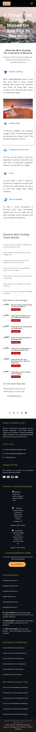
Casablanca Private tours (10, 586)
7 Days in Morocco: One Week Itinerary (14, 653)
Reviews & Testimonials (23, 725)
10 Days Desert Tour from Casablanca (14, 664)
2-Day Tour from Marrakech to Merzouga (15, 687)
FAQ (18, 727)
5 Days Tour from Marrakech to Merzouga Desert (21, 338)
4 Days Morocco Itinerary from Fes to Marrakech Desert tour (21, 316)
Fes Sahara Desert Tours (10, 591)
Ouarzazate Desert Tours (10, 602)
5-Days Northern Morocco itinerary (13, 648)
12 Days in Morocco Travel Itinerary (13, 669)
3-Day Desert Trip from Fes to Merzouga (15, 714)
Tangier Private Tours (9, 596)
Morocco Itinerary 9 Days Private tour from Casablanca (21, 305)
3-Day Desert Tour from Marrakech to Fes (15, 693)
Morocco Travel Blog (10, 727)
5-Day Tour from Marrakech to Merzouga (15, 703)
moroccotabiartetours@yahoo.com (15, 449)
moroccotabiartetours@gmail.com (15, 453)
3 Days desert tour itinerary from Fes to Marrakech (21, 327)
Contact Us (23, 727)
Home (7, 725)
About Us (12, 725)
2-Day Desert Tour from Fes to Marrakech (15, 709)
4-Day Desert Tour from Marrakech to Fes (15, 698)
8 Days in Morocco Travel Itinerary (13, 658)
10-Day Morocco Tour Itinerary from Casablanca (21, 372)
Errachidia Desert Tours (10, 607)
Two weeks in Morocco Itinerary (12, 674)
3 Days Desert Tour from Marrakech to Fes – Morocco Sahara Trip (20, 361)
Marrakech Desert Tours (10, 580)
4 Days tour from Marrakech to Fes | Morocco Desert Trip (21, 349)
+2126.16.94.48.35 (10, 457)
